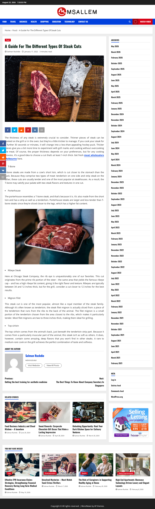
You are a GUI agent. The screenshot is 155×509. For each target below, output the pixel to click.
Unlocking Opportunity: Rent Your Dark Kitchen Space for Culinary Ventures (88, 429)
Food (4, 21)
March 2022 (115, 301)
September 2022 (117, 267)
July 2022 (115, 278)
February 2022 (117, 306)
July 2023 (115, 210)
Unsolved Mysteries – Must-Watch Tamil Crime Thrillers (57, 481)
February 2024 (117, 170)
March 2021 (115, 357)
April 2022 (115, 295)
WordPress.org (117, 396)
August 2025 (116, 74)
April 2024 (115, 159)
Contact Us (83, 21)
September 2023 (117, 199)
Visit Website (34, 365)
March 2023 (115, 233)
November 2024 (117, 119)
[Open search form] (130, 21)
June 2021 (115, 346)
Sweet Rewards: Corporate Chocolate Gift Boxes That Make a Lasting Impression (53, 429)
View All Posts (53, 365)
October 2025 (116, 63)
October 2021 (116, 329)
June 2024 (115, 148)
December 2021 (117, 317)
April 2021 (115, 351)
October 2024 (116, 125)
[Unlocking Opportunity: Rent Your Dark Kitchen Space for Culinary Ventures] (88, 412)
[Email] (3, 177)
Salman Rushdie (13, 51)
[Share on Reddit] (3, 157)
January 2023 (116, 244)
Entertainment (50, 473)
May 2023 (115, 221)
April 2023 (115, 227)
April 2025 (115, 91)
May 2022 (115, 289)
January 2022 (116, 312)
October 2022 (116, 261)
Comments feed (117, 391)
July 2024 (115, 142)
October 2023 (116, 193)
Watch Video (145, 21)
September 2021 (117, 334)
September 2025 (117, 68)
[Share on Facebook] (3, 143)
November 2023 (117, 187)
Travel (13, 21)
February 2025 (117, 102)
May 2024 (115, 153)
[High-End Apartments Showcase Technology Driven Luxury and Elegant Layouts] (133, 464)
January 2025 (116, 108)
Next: (80, 382)
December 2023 (117, 182)
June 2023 (115, 216)
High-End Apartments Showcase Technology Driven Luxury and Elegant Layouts (132, 482)
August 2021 (116, 340)
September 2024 (117, 131)
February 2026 (117, 57)
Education (56, 21)
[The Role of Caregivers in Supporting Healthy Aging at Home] (96, 464)
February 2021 (116, 363)
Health (34, 21)
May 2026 (115, 46)
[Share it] (3, 170)
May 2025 (115, 85)
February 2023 (117, 238)
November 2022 (117, 255)
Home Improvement (126, 473)
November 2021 (117, 323)
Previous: (26, 380)
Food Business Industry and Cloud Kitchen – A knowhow (20, 428)
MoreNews (86, 506)
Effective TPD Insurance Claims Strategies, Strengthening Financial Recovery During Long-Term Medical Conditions (21, 484)
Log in (113, 379)
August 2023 (116, 204)
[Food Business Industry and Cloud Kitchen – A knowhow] (20, 412)
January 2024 (116, 176)
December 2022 (117, 250)
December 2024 (117, 114)
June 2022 (115, 284)
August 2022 (116, 272)
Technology (70, 21)
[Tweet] (3, 150)
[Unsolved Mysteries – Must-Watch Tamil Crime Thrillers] (59, 464)
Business (23, 21)
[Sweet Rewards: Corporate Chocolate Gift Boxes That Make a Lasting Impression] (54, 412)
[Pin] (3, 163)
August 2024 (116, 136)
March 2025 (115, 97)
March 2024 (115, 165)
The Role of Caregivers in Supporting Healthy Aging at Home (95, 481)
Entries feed (116, 385)
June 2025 (115, 80)
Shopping (44, 21)
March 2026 (115, 52)
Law (9, 473)
